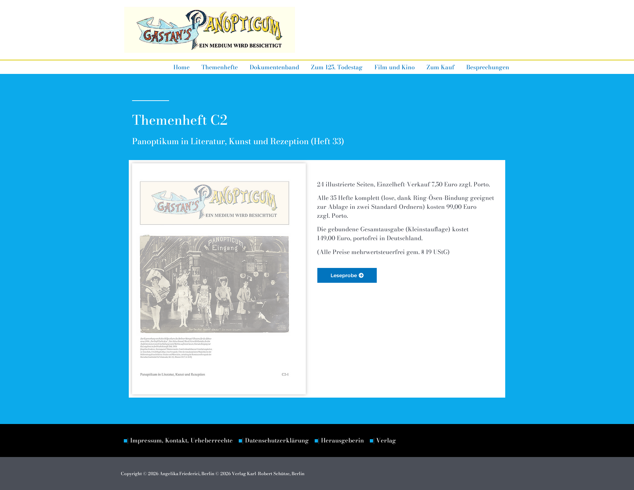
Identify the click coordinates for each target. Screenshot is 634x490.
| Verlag (384, 440)
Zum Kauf (440, 67)
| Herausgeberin (341, 440)
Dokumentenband (274, 67)
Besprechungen (487, 67)
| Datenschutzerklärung (275, 440)
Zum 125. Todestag (337, 67)
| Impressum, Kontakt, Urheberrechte (180, 440)
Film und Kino (394, 67)
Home (181, 67)
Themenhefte (219, 67)
